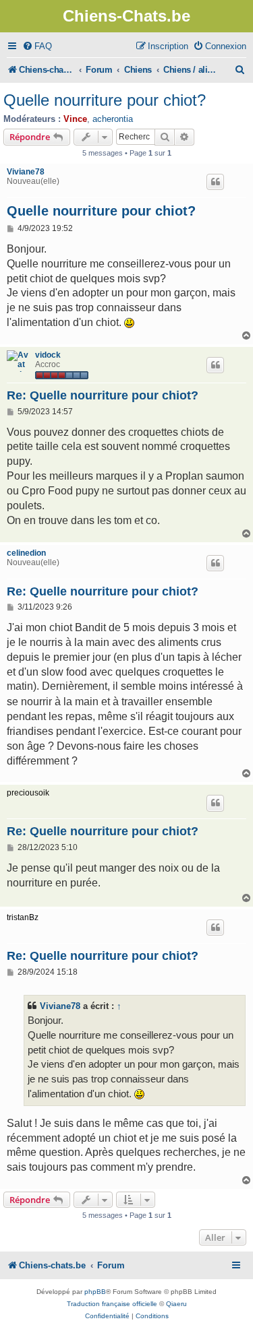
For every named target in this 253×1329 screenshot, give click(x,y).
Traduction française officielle (112, 1303)
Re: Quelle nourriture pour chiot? (102, 395)
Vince (75, 119)
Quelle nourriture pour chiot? (104, 100)
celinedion (26, 553)
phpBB (95, 1291)
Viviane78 (26, 171)
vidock (48, 355)
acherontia (112, 119)
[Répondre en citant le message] (215, 182)
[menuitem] (37, 46)
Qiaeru (176, 1303)
